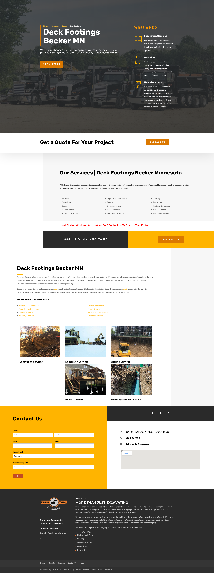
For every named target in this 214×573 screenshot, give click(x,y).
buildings (94, 520)
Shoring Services (26, 315)
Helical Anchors (153, 82)
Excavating (82, 550)
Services (61, 563)
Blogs (82, 563)
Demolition (150, 57)
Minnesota (55, 26)
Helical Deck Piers (85, 535)
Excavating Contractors (98, 312)
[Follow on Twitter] (160, 413)
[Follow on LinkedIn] (168, 413)
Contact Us (158, 142)
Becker (64, 26)
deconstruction (156, 520)
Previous (108, 569)
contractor (82, 527)
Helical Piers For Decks (29, 305)
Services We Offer (83, 532)
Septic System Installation (126, 399)
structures (119, 520)
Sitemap (44, 538)
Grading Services (95, 315)
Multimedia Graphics (61, 569)
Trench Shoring (95, 309)
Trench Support (26, 312)
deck (56, 289)
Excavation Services (155, 36)
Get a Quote (51, 64)
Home (45, 26)
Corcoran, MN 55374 (49, 528)
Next (100, 569)
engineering (146, 517)
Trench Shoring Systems (30, 309)
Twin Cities (123, 188)
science (134, 517)
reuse (149, 522)
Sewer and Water (84, 542)
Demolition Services (76, 361)
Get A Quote (171, 239)
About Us (51, 563)
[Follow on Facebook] (152, 413)
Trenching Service (96, 305)
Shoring (80, 539)
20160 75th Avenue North (51, 523)
